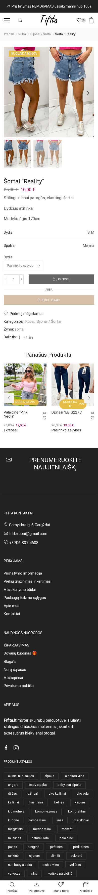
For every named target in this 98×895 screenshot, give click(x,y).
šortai (19, 329)
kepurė (80, 802)
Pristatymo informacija (23, 573)
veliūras (75, 865)
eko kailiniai (57, 793)
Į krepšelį (64, 279)
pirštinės (56, 847)
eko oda (82, 793)
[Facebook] (19, 337)
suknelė (76, 856)
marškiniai (81, 820)
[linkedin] (30, 337)
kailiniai (13, 802)
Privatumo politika (19, 685)
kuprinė (13, 820)
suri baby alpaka (20, 865)
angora (13, 785)
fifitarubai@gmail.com (28, 533)
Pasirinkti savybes (66, 430)
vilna (34, 873)
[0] (85, 20)
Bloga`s (10, 661)
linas (60, 820)
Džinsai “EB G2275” (67, 412)
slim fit (55, 856)
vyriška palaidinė (60, 873)
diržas (12, 793)
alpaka (49, 776)
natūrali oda (40, 838)
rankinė (13, 856)
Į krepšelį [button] (11, 430)
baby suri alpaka (69, 785)
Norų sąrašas (15, 669)
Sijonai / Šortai (41, 34)
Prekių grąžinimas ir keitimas (27, 581)
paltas (12, 847)
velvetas (14, 873)
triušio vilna (50, 865)
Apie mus (11, 605)
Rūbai (22, 34)
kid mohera (16, 811)
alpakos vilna (74, 776)
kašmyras (36, 802)
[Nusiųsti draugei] (25, 337)
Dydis (8, 257)
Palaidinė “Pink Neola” (15, 414)
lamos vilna (37, 820)
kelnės (59, 802)
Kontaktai (12, 614)
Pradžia (9, 34)
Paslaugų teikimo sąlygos (25, 597)
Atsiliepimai (13, 677)
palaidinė (66, 838)
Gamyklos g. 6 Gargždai (29, 524)
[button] (10, 93)
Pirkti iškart (51, 300)
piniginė (33, 847)
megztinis (15, 829)
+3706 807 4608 (23, 542)
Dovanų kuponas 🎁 (20, 653)
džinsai (32, 793)
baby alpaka (38, 785)
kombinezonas (46, 811)
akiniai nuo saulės (21, 776)
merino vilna (42, 829)
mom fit (67, 829)
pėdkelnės (81, 847)
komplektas (77, 811)
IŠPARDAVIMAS (16, 645)
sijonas (34, 856)
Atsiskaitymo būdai (20, 589)
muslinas (14, 838)
